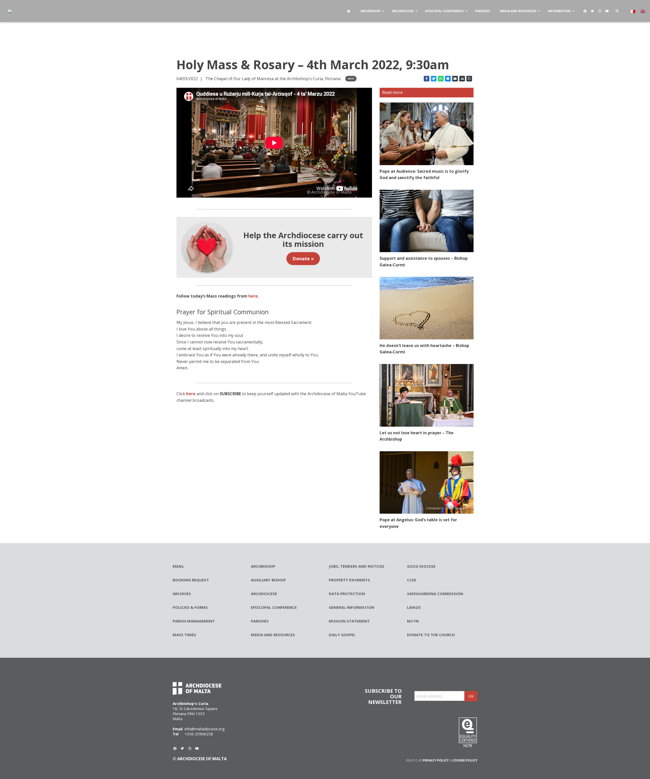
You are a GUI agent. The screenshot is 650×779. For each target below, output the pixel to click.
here (191, 393)
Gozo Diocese (421, 566)
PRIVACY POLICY (436, 760)
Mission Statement (349, 621)
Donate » (303, 258)
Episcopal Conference (274, 607)
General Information (351, 607)
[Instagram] (600, 11)
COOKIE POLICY (464, 760)
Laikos (414, 607)
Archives (182, 593)
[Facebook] (585, 11)
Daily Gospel (342, 634)
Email (178, 566)
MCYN (413, 621)
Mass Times (184, 634)
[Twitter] (592, 11)
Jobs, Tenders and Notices (356, 566)
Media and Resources (273, 634)
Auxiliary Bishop (268, 579)
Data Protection (347, 593)
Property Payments (349, 579)
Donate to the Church (431, 634)
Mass (351, 78)
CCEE (411, 579)
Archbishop (263, 566)
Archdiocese (264, 593)
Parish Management (194, 621)
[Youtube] (607, 11)
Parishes (260, 621)
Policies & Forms (190, 607)
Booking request (191, 579)
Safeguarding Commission (435, 593)
